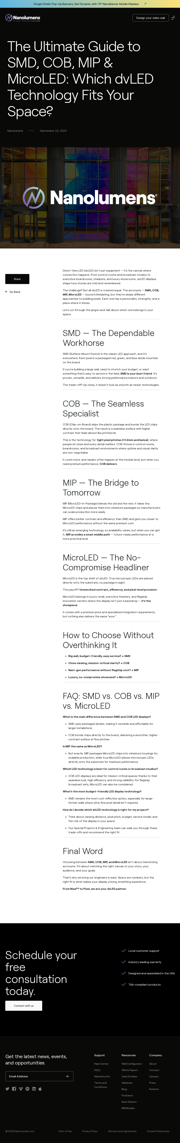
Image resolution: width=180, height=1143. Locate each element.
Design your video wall (150, 17)
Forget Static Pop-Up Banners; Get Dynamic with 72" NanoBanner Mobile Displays (86, 3)
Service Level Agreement (122, 1131)
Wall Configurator (132, 1063)
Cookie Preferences (158, 1131)
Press (152, 1082)
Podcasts (127, 1095)
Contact (154, 1070)
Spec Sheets (129, 1101)
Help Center (101, 1063)
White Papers (130, 1070)
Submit (67, 1076)
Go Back (14, 291)
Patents (154, 1089)
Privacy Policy (90, 1131)
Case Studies (129, 1076)
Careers (154, 1076)
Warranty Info (102, 1076)
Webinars (127, 1082)
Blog (124, 1089)
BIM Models (128, 1108)
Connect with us (24, 1005)
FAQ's (97, 1070)
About (153, 1063)
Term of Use (65, 1131)
